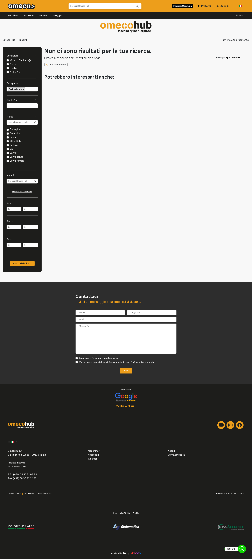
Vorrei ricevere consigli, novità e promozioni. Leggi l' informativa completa (116, 362)
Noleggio (57, 15)
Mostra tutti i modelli (22, 191)
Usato (13, 68)
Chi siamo (239, 15)
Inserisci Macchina (182, 6)
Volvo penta (16, 156)
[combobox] (22, 89)
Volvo (13, 152)
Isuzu (13, 137)
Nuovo (13, 64)
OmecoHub (9, 39)
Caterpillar (15, 129)
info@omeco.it (16, 462)
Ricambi (43, 15)
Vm (12, 149)
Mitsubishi (15, 141)
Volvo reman (17, 160)
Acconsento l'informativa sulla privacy (98, 358)
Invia (126, 370)
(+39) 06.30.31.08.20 (25, 474)
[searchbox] (26, 89)
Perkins (14, 145)
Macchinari (13, 15)
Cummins (15, 133)
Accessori (29, 15)
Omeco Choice (18, 60)
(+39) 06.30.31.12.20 (24, 478)
